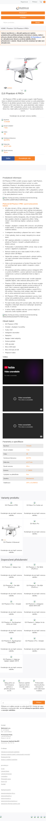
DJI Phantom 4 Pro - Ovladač (34, 641)
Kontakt (3, 784)
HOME (3, 28)
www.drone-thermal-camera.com (10, 803)
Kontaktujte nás (25, 158)
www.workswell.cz (6, 796)
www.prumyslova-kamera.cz (9, 801)
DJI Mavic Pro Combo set (35, 505)
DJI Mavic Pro (34, 523)
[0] (41, 2)
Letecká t (3, 774)
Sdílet (8, 158)
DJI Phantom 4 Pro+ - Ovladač (11, 604)
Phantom (10, 28)
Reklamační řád (5, 757)
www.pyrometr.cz (6, 798)
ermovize (9, 774)
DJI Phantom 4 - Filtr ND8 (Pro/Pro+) (11, 586)
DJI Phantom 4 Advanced (11, 542)
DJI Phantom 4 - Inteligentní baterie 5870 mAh (34, 604)
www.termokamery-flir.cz (8, 793)
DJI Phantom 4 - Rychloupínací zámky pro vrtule (11, 623)
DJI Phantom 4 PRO (11, 505)
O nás (2, 768)
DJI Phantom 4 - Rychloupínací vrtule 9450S (11, 641)
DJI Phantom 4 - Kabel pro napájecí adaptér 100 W (11, 660)
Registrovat (24, 2)
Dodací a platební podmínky (9, 759)
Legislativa (4, 776)
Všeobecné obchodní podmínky (10, 752)
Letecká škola (5, 771)
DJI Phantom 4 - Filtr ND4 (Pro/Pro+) (35, 586)
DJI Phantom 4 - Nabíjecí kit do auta (34, 623)
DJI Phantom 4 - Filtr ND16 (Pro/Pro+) (34, 568)
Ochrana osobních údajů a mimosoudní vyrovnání (15, 754)
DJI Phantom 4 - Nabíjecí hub (11, 567)
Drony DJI (4, 781)
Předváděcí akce (6, 779)
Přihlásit (34, 2)
